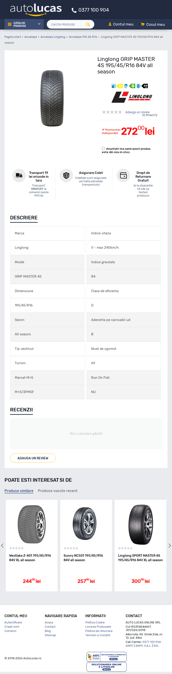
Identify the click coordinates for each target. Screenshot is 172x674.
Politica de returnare (98, 631)
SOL (156, 645)
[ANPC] (106, 656)
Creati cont (11, 626)
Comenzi (10, 631)
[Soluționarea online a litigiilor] (106, 666)
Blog (48, 631)
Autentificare (13, 622)
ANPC (129, 645)
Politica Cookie (95, 622)
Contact (50, 626)
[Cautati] (89, 24)
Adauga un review (137, 112)
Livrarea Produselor (98, 626)
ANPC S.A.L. (143, 645)
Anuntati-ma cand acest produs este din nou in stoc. (126, 150)
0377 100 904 (93, 10)
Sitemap (50, 635)
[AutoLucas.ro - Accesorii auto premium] (33, 9)
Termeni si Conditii (97, 635)
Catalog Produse (19, 25)
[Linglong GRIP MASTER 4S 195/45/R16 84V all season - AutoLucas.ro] (52, 97)
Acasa (49, 622)
